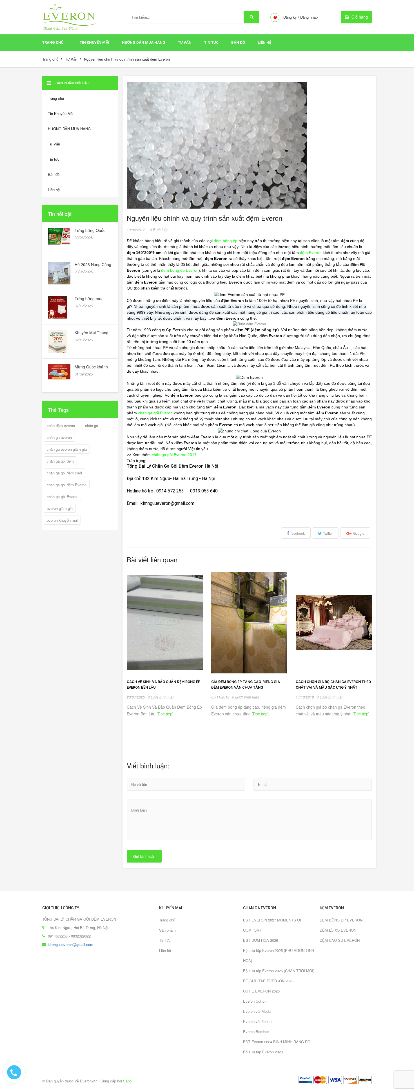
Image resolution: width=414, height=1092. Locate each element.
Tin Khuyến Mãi (94, 42)
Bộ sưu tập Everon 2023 (263, 1052)
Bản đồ (238, 42)
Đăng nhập (309, 17)
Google (358, 533)
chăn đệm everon (61, 425)
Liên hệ (264, 42)
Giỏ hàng (359, 17)
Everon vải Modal (257, 1011)
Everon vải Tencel (257, 1021)
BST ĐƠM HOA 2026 (260, 940)
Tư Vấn (185, 42)
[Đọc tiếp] (164, 714)
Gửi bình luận (144, 856)
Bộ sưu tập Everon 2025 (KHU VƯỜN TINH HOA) (278, 955)
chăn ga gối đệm (60, 461)
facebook (298, 533)
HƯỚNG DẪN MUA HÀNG (143, 42)
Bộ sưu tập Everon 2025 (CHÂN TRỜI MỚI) (278, 970)
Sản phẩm (167, 930)
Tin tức (165, 940)
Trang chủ (167, 920)
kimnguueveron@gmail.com (70, 944)
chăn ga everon (59, 437)
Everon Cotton (254, 1001)
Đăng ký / (291, 17)
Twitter (328, 533)
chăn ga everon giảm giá (67, 449)
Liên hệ (165, 950)
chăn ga (91, 425)
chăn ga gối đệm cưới (64, 473)
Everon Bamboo (256, 1031)
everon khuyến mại (62, 520)
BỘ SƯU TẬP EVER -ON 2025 (268, 980)
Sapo (127, 1081)
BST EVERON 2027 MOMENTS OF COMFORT (272, 925)
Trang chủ (53, 42)
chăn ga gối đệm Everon (66, 484)
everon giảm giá (60, 508)
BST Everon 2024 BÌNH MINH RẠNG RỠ (276, 1041)
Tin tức (211, 42)
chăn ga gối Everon (62, 496)
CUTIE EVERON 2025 (261, 991)
